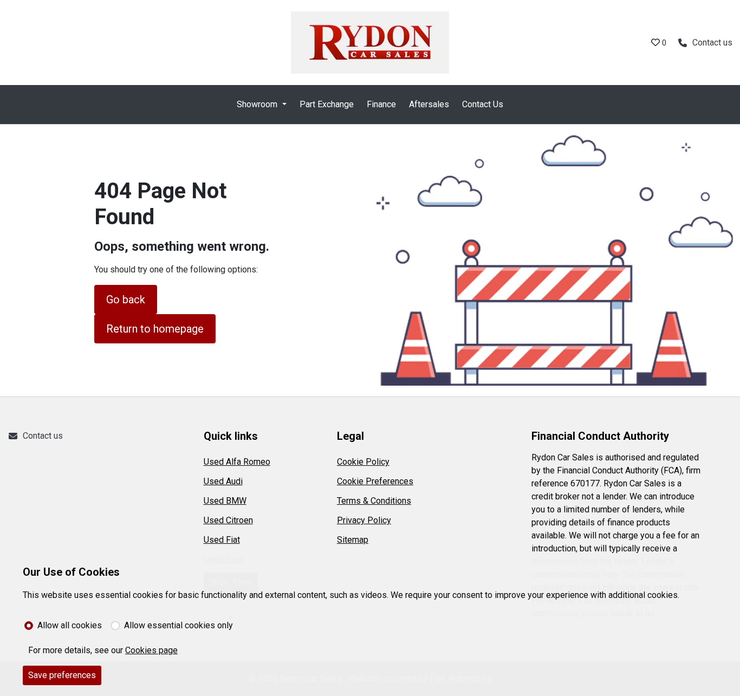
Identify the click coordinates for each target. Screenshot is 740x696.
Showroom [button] (257, 104)
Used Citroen (228, 520)
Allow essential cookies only (178, 625)
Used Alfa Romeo (237, 462)
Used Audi (223, 481)
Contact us (43, 436)
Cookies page (151, 650)
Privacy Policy (364, 520)
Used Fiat (222, 540)
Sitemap (352, 540)
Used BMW (225, 501)
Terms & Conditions (374, 501)
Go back (125, 299)
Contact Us (482, 104)
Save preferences (62, 675)
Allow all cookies (69, 625)
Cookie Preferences (375, 481)
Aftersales (429, 104)
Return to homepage (155, 328)
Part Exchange (327, 104)
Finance (381, 104)
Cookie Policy (363, 462)
